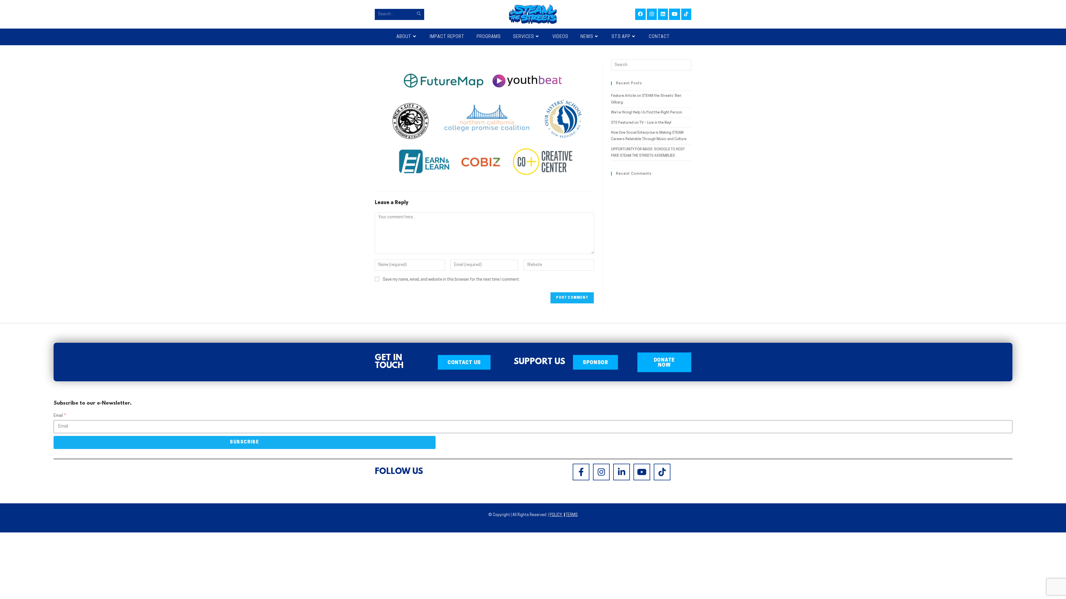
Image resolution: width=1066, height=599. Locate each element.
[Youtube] (641, 472)
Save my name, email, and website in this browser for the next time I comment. (451, 280)
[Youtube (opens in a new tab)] (674, 14)
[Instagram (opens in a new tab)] (652, 14)
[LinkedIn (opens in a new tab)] (663, 14)
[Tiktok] (662, 472)
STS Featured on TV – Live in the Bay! (641, 123)
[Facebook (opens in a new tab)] (640, 14)
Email (59, 416)
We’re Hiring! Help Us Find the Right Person (646, 112)
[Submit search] (419, 14)
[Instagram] (601, 472)
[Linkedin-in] (621, 472)
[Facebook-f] (581, 472)
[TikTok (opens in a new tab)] (686, 14)
